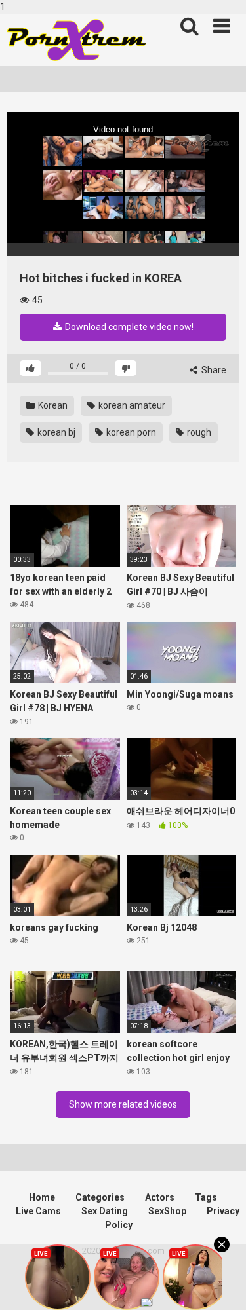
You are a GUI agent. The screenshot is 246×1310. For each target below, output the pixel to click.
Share (212, 370)
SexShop (167, 1211)
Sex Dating (104, 1211)
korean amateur (130, 405)
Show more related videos (123, 1104)
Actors (159, 1197)
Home (42, 1197)
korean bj (55, 432)
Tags (206, 1197)
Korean (52, 405)
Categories (100, 1197)
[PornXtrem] (76, 40)
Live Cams (38, 1211)
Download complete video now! (128, 327)
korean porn (130, 432)
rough (198, 432)
